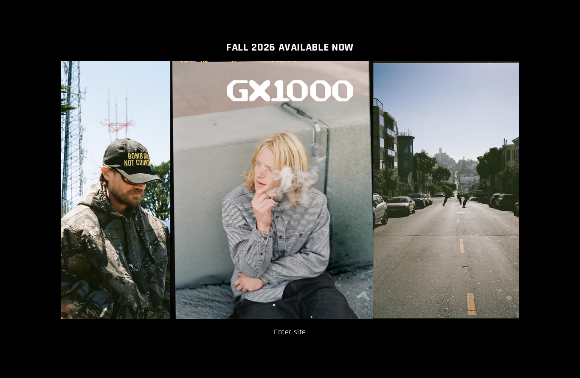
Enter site (290, 332)
